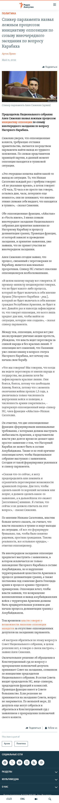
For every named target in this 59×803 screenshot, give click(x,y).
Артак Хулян (9, 54)
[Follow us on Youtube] (19, 763)
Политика (9, 13)
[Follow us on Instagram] (27, 763)
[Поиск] (50, 799)
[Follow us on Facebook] (5, 763)
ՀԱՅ (9, 799)
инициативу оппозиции (17, 122)
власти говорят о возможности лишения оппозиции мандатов (24, 624)
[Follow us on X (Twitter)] (12, 763)
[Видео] (36, 799)
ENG (22, 799)
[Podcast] (41, 763)
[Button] (49, 67)
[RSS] (34, 763)
